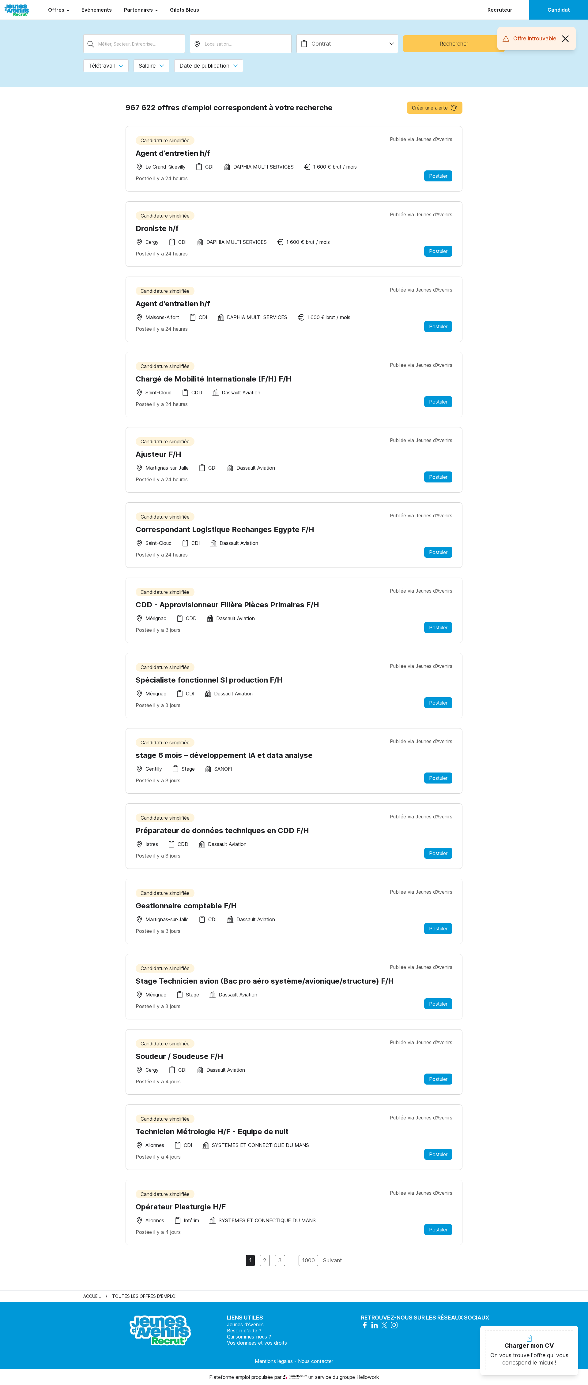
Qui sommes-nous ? (249, 1337)
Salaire (147, 65)
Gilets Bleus (184, 10)
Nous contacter (315, 1361)
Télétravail (102, 65)
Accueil (92, 1296)
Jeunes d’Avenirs (245, 1324)
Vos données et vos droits (257, 1343)
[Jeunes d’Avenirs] (17, 10)
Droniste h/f (157, 228)
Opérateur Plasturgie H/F (181, 1206)
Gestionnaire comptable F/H (186, 905)
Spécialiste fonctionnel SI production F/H (209, 680)
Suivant (332, 1260)
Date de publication (204, 65)
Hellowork (367, 1377)
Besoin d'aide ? (244, 1330)
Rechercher (453, 43)
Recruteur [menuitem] (500, 10)
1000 (308, 1260)
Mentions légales (274, 1361)
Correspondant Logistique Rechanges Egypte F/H (225, 529)
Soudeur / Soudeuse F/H (179, 1056)
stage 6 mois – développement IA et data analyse (224, 755)
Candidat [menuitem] (559, 10)
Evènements (96, 10)
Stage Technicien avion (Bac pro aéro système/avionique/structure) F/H (265, 981)
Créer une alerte (430, 108)
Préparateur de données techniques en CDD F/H (222, 830)
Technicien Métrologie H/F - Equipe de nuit (212, 1131)
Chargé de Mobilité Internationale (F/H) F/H (214, 378)
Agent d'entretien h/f (173, 153)
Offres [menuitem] (57, 10)
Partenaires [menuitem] (139, 10)
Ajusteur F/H (158, 454)
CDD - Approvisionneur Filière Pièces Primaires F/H (227, 604)
